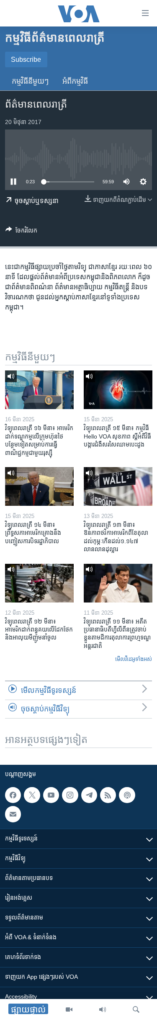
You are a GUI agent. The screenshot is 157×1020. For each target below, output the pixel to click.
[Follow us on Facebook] (13, 795)
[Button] (21, 232)
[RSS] (108, 795)
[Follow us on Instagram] (70, 795)
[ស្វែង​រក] (136, 1009)
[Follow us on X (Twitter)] (32, 795)
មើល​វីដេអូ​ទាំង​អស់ (133, 659)
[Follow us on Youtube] (51, 795)
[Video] (69, 1009)
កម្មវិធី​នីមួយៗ (30, 81)
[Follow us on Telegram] (89, 795)
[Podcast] (127, 795)
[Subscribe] (13, 814)
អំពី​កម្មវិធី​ (75, 81)
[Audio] (102, 1009)
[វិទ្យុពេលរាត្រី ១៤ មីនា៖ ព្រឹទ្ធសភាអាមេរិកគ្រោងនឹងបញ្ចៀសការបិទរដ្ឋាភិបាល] (39, 486)
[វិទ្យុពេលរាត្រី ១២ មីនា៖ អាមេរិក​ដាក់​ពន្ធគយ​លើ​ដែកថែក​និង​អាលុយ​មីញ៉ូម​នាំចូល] (39, 583)
